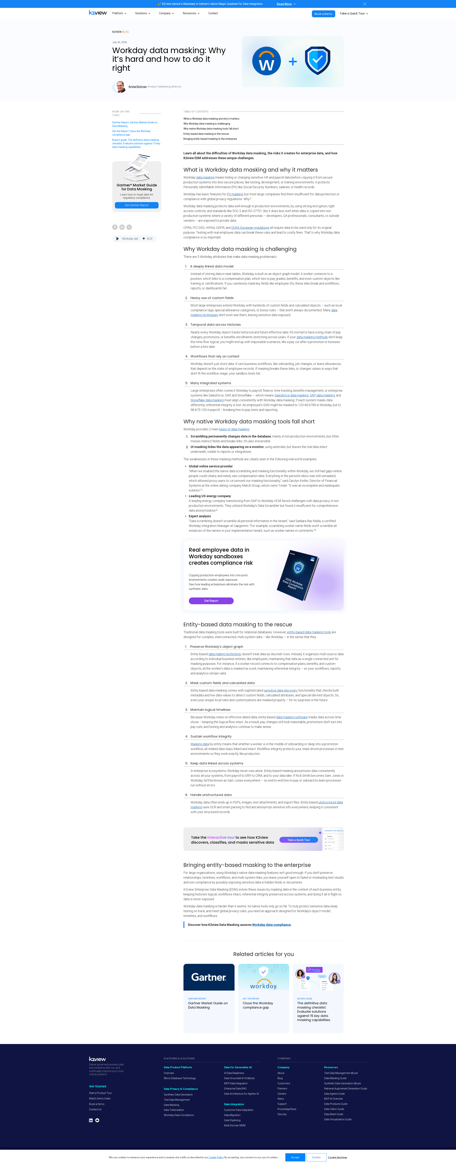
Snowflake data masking (207, 400)
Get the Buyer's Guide (136, 143)
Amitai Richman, (138, 86)
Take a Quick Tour (352, 13)
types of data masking (234, 429)
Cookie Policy (216, 1157)
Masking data (200, 744)
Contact (213, 13)
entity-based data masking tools (309, 632)
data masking (205, 177)
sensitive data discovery (281, 690)
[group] (134, 238)
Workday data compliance (271, 925)
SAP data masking (322, 395)
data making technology (225, 654)
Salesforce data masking (291, 395)
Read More (284, 4)
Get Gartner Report (136, 186)
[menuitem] (100, 1093)
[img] (143, 239)
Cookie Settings (337, 1157)
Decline (316, 1157)
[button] (117, 238)
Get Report (136, 124)
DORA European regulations (250, 228)
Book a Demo (323, 14)
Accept (295, 1157)
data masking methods (312, 337)
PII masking (235, 194)
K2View (120, 31)
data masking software (292, 717)
